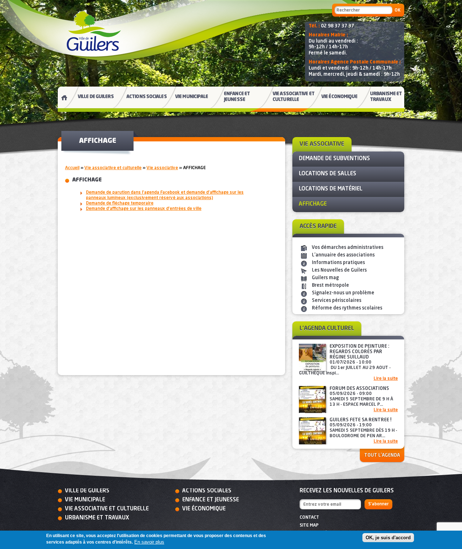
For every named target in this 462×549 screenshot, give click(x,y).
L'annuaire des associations (343, 255)
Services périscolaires (336, 300)
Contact (309, 517)
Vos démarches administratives (347, 247)
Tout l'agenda (382, 455)
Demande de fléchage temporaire (119, 203)
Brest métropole (330, 285)
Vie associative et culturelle (112, 168)
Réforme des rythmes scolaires (347, 308)
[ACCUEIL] (61, 99)
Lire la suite (386, 379)
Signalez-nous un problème (343, 293)
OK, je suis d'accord (388, 537)
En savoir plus (149, 542)
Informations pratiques (338, 262)
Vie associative (162, 168)
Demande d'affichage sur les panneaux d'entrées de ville (143, 209)
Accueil (72, 168)
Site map (309, 525)
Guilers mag (325, 278)
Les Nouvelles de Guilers (339, 270)
